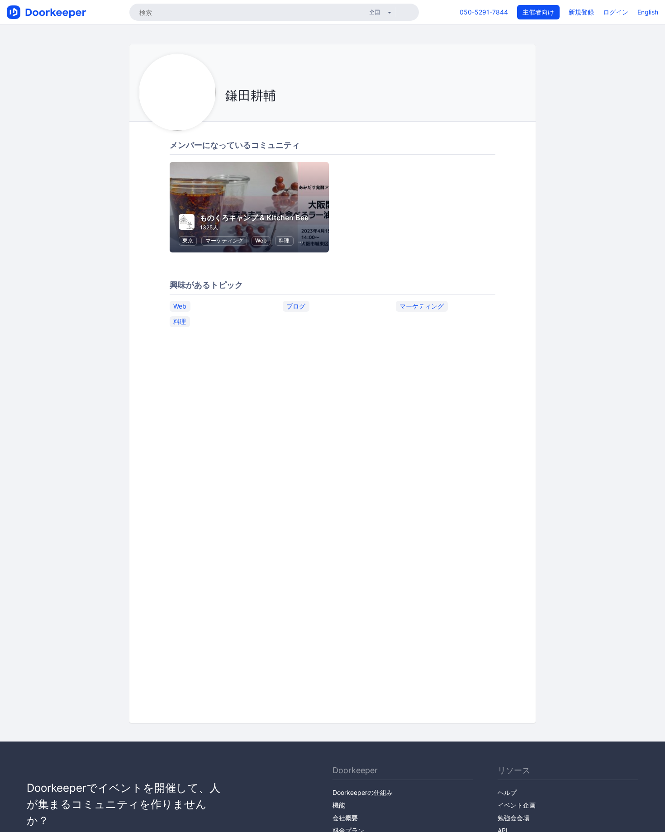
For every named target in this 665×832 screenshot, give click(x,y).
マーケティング (224, 240)
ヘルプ (507, 792)
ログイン (615, 12)
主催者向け (538, 12)
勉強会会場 (513, 818)
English (647, 12)
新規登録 (581, 12)
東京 (187, 240)
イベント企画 (517, 805)
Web (261, 240)
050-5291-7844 (484, 12)
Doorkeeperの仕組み (362, 792)
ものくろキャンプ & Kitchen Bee (254, 217)
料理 (284, 240)
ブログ (295, 306)
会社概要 (345, 818)
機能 (338, 805)
